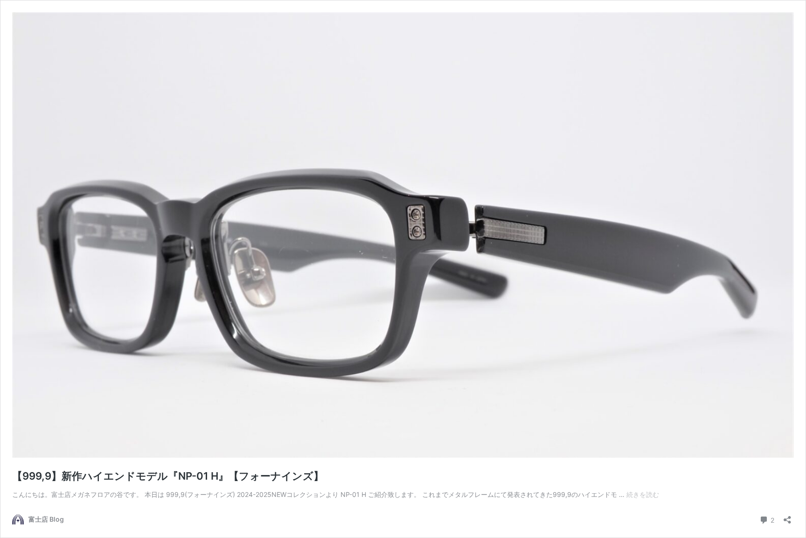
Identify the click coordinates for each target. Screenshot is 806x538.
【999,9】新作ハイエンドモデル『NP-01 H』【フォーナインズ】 (168, 476)
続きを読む (642, 494)
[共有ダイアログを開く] (787, 517)
